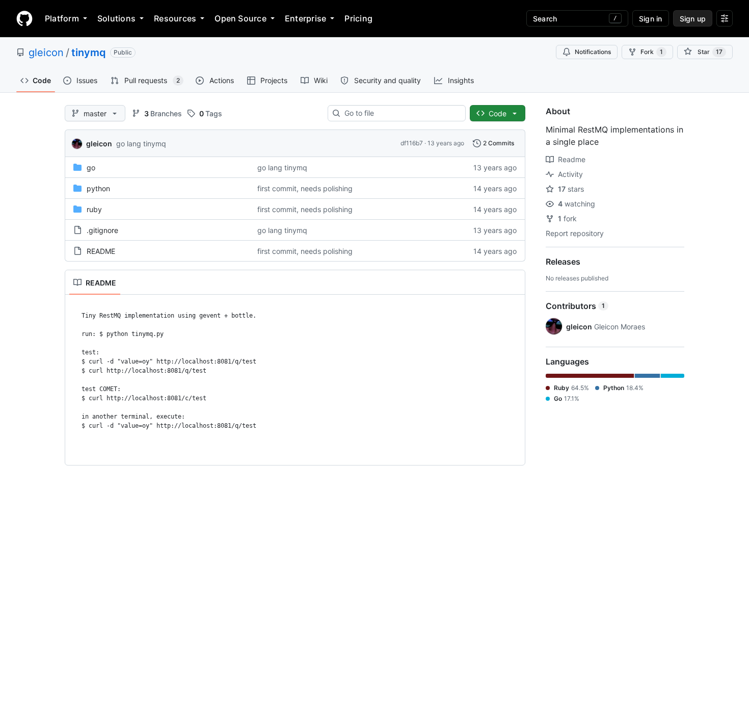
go (91, 167)
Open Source (240, 18)
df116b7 (411, 143)
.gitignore (102, 230)
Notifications (593, 52)
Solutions (116, 18)
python (98, 188)
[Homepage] (24, 18)
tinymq (88, 52)
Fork (651, 52)
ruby (94, 209)
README (101, 251)
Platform (62, 18)
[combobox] (400, 113)
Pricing (358, 18)
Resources (175, 18)
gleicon (46, 52)
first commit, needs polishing (305, 188)
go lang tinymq (141, 143)
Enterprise (305, 18)
